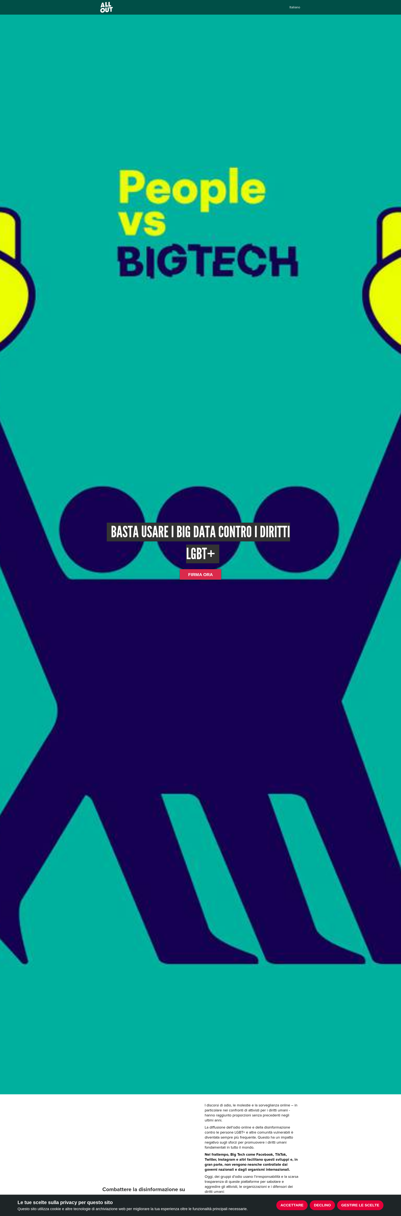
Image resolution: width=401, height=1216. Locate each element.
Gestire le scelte (360, 1205)
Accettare (291, 1205)
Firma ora (200, 574)
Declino (322, 1205)
